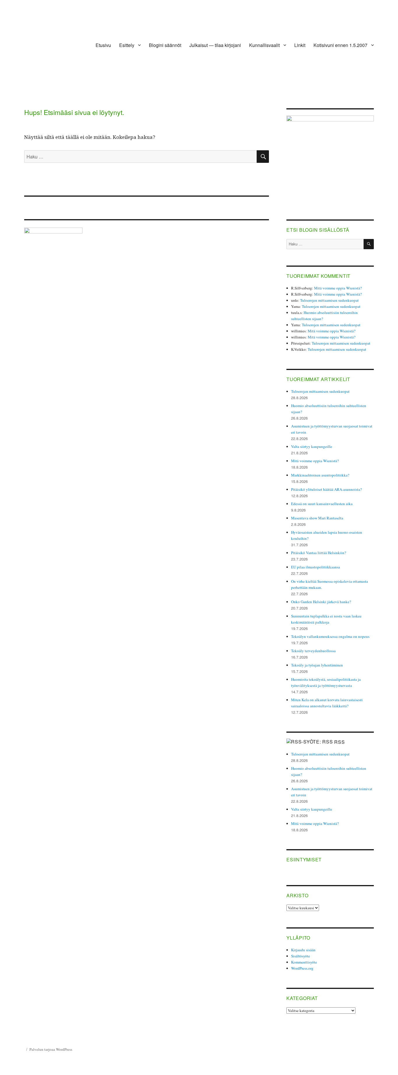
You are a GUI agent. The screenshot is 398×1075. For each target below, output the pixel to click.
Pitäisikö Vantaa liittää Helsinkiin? (318, 552)
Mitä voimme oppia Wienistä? (338, 288)
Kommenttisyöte (304, 962)
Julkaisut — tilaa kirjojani (215, 45)
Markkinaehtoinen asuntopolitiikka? (320, 475)
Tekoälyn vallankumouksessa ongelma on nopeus (330, 636)
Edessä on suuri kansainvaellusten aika (322, 503)
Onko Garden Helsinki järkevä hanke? (321, 601)
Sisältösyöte (300, 956)
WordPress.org (302, 968)
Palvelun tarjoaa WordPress (50, 1049)
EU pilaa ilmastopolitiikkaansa (315, 567)
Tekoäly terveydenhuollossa (313, 650)
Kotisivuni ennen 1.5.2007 (340, 45)
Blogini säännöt (165, 45)
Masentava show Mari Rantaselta (317, 518)
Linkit (299, 45)
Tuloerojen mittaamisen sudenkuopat (329, 300)
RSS (339, 742)
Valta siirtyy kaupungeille (311, 446)
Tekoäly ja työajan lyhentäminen (317, 665)
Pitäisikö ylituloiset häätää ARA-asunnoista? (326, 489)
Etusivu (103, 45)
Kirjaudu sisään (303, 949)
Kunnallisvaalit (264, 45)
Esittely (126, 45)
